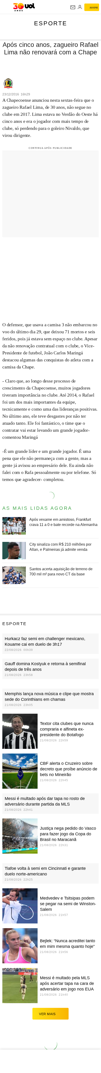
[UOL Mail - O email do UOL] (73, 7)
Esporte (50, 23)
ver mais (47, 1014)
